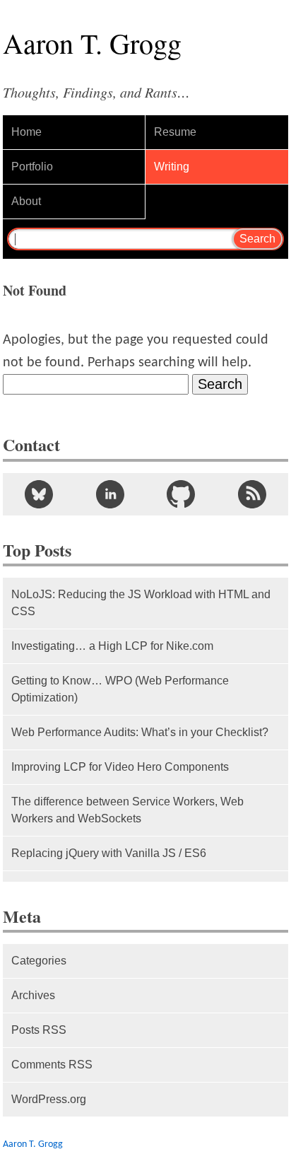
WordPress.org (48, 1099)
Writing (171, 167)
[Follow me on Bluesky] (38, 494)
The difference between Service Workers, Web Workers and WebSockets (127, 809)
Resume (175, 132)
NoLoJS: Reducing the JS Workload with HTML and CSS (141, 602)
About (26, 201)
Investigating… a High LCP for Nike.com (112, 646)
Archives (33, 995)
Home (26, 132)
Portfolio (32, 167)
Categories (38, 961)
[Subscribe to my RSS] (252, 494)
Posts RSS (38, 1030)
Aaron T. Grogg (33, 1144)
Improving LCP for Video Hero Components (120, 767)
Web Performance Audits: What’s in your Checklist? (139, 732)
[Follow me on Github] (181, 494)
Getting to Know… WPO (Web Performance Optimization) (120, 689)
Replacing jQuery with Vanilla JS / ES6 (108, 853)
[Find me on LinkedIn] (110, 494)
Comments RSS (52, 1065)
